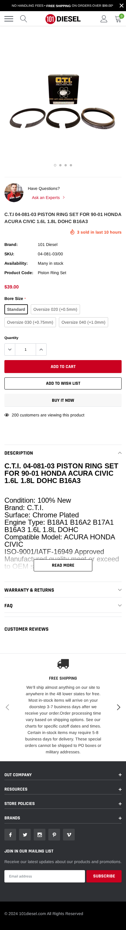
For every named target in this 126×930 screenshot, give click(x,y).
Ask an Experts (46, 197)
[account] (104, 18)
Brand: (11, 244)
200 (15, 415)
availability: (16, 263)
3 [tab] (65, 165)
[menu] (8, 18)
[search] (23, 18)
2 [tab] (60, 165)
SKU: (9, 254)
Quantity (11, 338)
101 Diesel (47, 244)
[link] (10, 834)
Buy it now (63, 400)
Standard (16, 309)
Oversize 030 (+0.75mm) (30, 322)
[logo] (63, 18)
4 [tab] (71, 165)
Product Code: (18, 272)
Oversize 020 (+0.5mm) (55, 309)
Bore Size (14, 298)
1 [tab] (55, 165)
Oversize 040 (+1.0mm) (83, 322)
